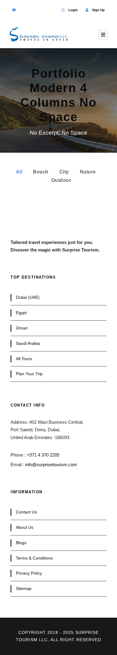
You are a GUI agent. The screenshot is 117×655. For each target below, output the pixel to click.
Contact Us (26, 512)
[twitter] (33, 10)
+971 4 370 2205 (43, 454)
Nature (88, 171)
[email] (14, 10)
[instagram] (52, 10)
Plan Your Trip (29, 373)
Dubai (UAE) (28, 297)
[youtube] (42, 10)
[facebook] (23, 10)
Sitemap (24, 588)
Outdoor (61, 180)
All (19, 171)
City (64, 171)
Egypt (21, 312)
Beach (41, 171)
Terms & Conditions (34, 558)
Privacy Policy (29, 573)
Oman (22, 328)
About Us (24, 527)
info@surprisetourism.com (51, 464)
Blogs (21, 542)
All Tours (24, 358)
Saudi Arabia (28, 343)
